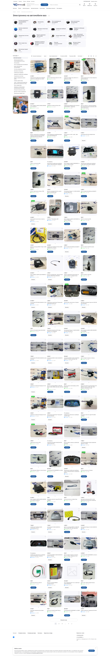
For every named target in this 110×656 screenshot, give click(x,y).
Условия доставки (32, 633)
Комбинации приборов (18, 72)
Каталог (15, 633)
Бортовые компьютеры (18, 70)
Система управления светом (20, 69)
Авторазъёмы (16, 62)
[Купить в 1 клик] (45, 61)
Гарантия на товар (48, 633)
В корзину (33, 82)
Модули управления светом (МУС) (19, 78)
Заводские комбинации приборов (21, 74)
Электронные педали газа (19, 93)
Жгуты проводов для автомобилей (21, 64)
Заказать (84, 140)
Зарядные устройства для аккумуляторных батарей (19, 87)
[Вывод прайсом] (96, 56)
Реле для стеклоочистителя (19, 89)
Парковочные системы (18, 76)
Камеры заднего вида (18, 80)
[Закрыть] (96, 648)
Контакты (40, 633)
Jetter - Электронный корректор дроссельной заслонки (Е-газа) (20, 83)
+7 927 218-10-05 (86, 1)
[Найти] (79, 5)
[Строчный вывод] (93, 56)
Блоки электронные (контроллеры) (18, 67)
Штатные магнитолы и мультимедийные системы (19, 60)
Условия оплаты (22, 633)
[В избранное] (45, 59)
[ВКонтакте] (13, 637)
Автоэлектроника (17, 57)
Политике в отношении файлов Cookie (34, 653)
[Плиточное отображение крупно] (89, 56)
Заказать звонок (94, 1)
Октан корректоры (18, 85)
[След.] (71, 623)
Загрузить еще (64, 619)
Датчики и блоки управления (20, 91)
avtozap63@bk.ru (80, 637)
